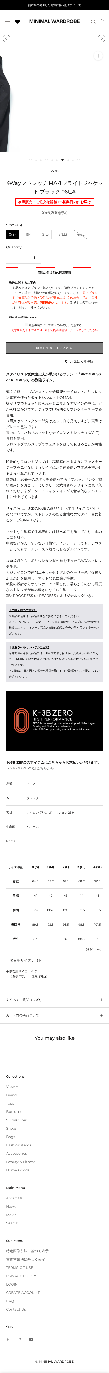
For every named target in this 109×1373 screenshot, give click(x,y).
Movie (11, 1215)
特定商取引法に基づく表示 (27, 1251)
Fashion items (18, 1145)
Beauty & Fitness (20, 1161)
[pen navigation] (7, 21)
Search (12, 1223)
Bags (10, 1136)
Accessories (16, 1153)
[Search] (93, 21)
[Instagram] (19, 1339)
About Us (14, 1198)
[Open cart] (102, 21)
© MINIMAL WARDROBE (54, 1361)
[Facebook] (8, 1339)
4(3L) (81, 234)
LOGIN (12, 1284)
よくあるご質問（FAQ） (24, 1000)
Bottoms (14, 1111)
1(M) (29, 234)
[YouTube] (31, 1339)
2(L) (45, 234)
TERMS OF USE (19, 1267)
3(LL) (63, 234)
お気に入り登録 (81, 361)
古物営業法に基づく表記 (25, 1259)
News (11, 1206)
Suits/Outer (16, 1120)
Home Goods (17, 1170)
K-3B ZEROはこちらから (33, 768)
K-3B (55, 171)
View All (13, 1086)
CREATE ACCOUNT (23, 1292)
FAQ (10, 1301)
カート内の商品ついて (22, 1015)
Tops (10, 1103)
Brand (11, 1095)
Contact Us (16, 1309)
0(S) (12, 234)
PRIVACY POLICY (21, 1276)
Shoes (11, 1128)
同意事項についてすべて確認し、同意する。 (56, 325)
